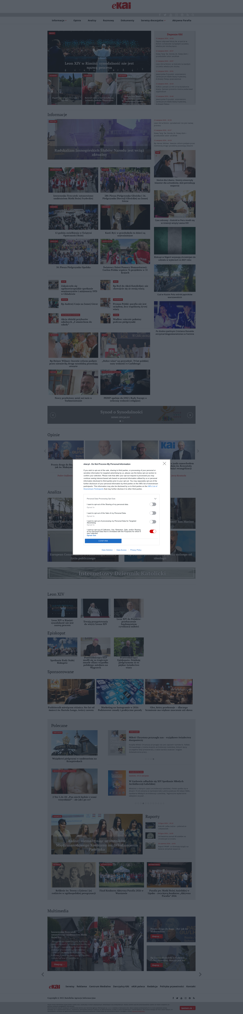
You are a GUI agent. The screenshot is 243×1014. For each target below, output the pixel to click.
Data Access (121, 550)
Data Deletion (107, 550)
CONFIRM (103, 541)
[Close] (165, 464)
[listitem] (121, 498)
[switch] (153, 504)
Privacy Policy (135, 550)
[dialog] (121, 507)
